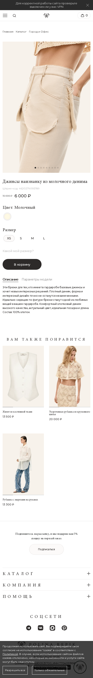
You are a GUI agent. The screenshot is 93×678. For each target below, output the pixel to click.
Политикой (10, 654)
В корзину (22, 265)
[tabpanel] (23, 377)
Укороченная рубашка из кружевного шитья (69, 413)
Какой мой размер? (18, 251)
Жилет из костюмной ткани (17, 412)
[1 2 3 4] (23, 377)
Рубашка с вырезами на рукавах (20, 500)
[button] (35, 167)
